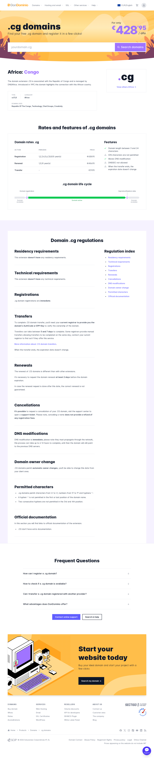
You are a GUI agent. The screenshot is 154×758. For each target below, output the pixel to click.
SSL (67, 5)
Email (38, 712)
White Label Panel (72, 720)
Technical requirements (119, 262)
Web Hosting (41, 709)
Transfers (112, 270)
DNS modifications (116, 283)
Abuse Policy (89, 740)
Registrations (114, 266)
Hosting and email (53, 5)
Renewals (112, 275)
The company (98, 716)
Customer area (99, 712)
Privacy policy (119, 740)
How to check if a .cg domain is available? (76, 583)
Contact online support (66, 617)
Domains (36, 5)
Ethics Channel (140, 740)
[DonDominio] (18, 5)
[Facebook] (121, 730)
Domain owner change (118, 287)
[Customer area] (143, 5)
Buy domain (12, 709)
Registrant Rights (104, 740)
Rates (10, 716)
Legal (129, 740)
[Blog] (145, 730)
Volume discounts (71, 709)
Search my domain (90, 681)
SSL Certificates (43, 716)
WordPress (40, 720)
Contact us (97, 709)
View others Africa (125, 87)
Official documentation (118, 296)
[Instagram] (129, 730)
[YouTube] (137, 730)
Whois (10, 712)
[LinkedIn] (141, 730)
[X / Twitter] (125, 730)
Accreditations (14, 720)
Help (94, 5)
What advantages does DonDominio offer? (76, 604)
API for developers (72, 712)
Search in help (92, 617)
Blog (94, 720)
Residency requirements (119, 257)
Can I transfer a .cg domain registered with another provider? (76, 594)
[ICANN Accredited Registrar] (142, 712)
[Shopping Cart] (137, 5)
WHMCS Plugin (70, 716)
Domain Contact (75, 740)
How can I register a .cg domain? (76, 573)
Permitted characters (118, 292)
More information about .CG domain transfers (35, 344)
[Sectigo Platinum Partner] (135, 704)
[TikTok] (133, 730)
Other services (80, 5)
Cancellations (114, 279)
